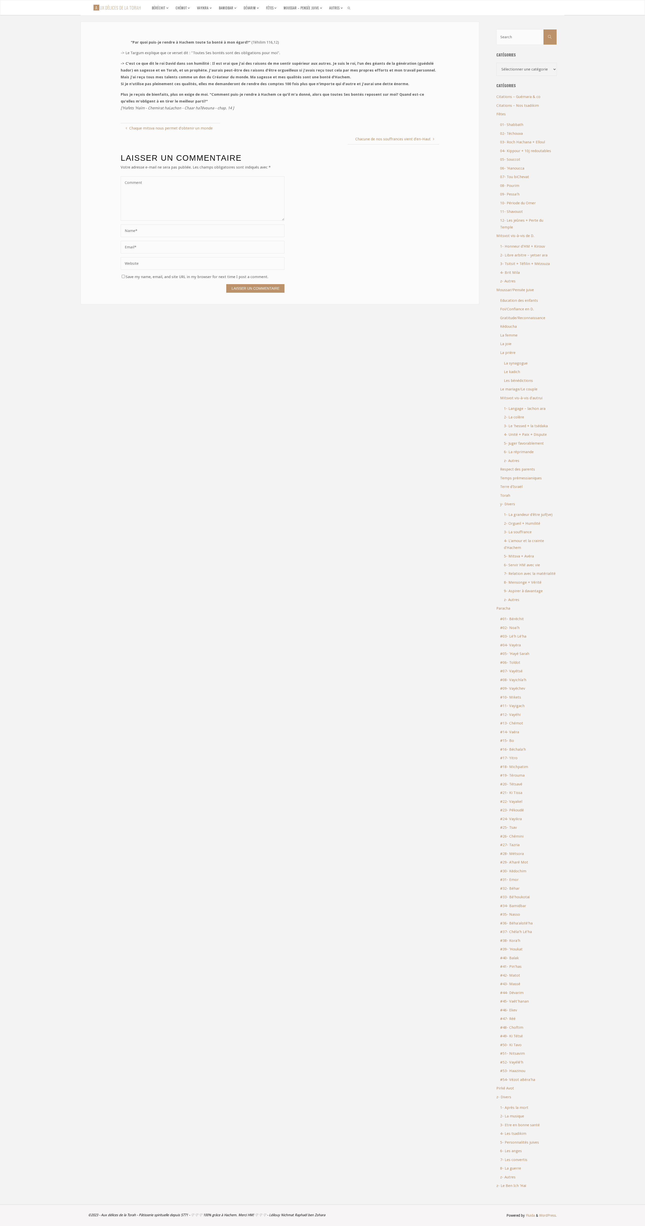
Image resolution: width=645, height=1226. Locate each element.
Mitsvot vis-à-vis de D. (515, 236)
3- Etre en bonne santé (520, 1125)
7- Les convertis (513, 1159)
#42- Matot (510, 975)
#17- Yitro (509, 758)
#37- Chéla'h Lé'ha (516, 932)
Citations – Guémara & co (518, 96)
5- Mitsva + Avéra (519, 556)
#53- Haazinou (512, 1071)
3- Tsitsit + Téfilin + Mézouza (525, 263)
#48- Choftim (511, 1027)
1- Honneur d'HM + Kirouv (522, 246)
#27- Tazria (510, 845)
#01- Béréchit (512, 619)
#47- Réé (507, 1018)
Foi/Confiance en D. (517, 309)
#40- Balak (509, 958)
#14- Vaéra (509, 732)
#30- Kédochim (513, 871)
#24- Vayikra (511, 819)
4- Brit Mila (510, 272)
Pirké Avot (505, 1088)
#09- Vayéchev (512, 688)
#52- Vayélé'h (511, 1062)
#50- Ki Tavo (511, 1045)
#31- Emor (509, 879)
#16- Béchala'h (513, 749)
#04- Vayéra (510, 645)
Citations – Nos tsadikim (517, 105)
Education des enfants (519, 300)
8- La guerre (510, 1168)
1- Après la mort (514, 1107)
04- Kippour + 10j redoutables (525, 151)
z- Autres (507, 281)
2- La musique (512, 1116)
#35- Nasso (510, 914)
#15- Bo (507, 740)
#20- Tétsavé (511, 784)
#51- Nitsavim (512, 1053)
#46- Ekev (508, 1010)
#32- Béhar (510, 888)
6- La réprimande (519, 452)
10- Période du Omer (518, 203)
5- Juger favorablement (524, 443)
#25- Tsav (508, 827)
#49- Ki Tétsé (511, 1036)
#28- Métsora (512, 853)
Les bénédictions (518, 380)
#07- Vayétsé (511, 671)
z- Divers (503, 1097)
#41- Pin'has (511, 966)
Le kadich (512, 372)
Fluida (530, 1215)
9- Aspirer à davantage (523, 591)
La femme (509, 335)
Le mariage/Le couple (518, 389)
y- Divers (507, 504)
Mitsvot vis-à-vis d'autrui (521, 398)
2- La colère (514, 417)
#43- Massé (510, 984)
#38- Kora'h (510, 940)
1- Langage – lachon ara (524, 408)
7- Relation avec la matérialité (530, 573)
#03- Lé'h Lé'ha (513, 636)
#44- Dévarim (512, 992)
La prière (507, 352)
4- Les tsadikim (513, 1133)
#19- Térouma (512, 775)
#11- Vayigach (512, 706)
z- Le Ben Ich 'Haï (511, 1185)
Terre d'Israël (511, 486)
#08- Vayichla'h (513, 680)
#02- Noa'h (510, 627)
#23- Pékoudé (512, 810)
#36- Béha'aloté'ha (516, 923)
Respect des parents (517, 469)
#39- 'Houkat (511, 949)
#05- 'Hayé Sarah (514, 653)
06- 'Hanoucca (512, 168)
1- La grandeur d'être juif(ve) (528, 514)
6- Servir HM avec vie (522, 565)
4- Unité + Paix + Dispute (525, 434)
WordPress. (548, 1215)
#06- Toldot (510, 662)
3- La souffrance (518, 532)
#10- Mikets (510, 697)
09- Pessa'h (510, 194)
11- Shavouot (511, 211)
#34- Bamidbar (513, 906)
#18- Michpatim (514, 767)
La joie (505, 344)
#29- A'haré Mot (514, 862)
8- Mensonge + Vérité (522, 582)
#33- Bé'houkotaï (515, 897)
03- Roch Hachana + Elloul (522, 142)
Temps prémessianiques (521, 478)
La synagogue (516, 363)
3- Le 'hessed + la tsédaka (526, 426)
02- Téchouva (511, 133)
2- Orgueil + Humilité (522, 523)
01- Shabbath (511, 124)
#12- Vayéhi (510, 714)
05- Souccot (510, 159)
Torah (505, 495)
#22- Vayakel (511, 801)
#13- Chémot (511, 723)
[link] (349, 7)
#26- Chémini (512, 836)
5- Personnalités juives (519, 1142)
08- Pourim (509, 185)
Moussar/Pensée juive (515, 290)
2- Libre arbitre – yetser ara (523, 255)
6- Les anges (511, 1151)
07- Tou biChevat (514, 177)
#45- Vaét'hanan (514, 1001)
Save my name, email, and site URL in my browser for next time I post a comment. (197, 277)
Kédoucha (508, 326)
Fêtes (501, 114)
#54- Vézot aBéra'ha (517, 1079)
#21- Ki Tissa (511, 792)
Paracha (503, 608)
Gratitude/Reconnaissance (522, 318)
